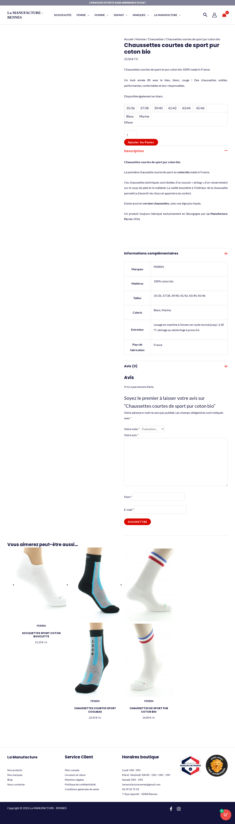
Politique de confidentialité (80, 784)
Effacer (128, 122)
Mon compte (72, 770)
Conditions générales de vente (82, 789)
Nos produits (14, 770)
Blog (9, 779)
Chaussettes (156, 39)
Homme (140, 39)
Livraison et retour (75, 774)
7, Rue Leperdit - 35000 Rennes (139, 794)
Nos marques (14, 774)
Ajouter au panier (141, 142)
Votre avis (131, 435)
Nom (128, 496)
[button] (87, 15)
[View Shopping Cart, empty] (224, 15)
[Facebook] (171, 809)
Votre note (131, 429)
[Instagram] (179, 809)
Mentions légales (74, 779)
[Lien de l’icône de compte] (214, 15)
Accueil (128, 39)
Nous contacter (16, 784)
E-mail (129, 509)
